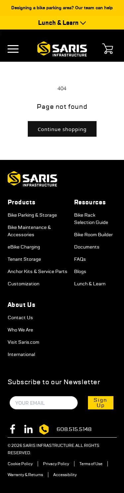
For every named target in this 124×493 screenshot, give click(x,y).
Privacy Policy (56, 463)
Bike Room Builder (93, 235)
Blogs (80, 271)
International (21, 354)
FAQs (80, 259)
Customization (23, 284)
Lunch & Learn (89, 284)
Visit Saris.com (23, 342)
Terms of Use (91, 463)
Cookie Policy (20, 463)
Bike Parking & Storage (32, 215)
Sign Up (100, 402)
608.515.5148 (74, 429)
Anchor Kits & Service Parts (37, 271)
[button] (15, 48)
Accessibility (65, 474)
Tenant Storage (24, 259)
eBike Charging (24, 247)
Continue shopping (62, 129)
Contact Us (20, 317)
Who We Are (20, 330)
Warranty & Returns (25, 474)
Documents (87, 247)
